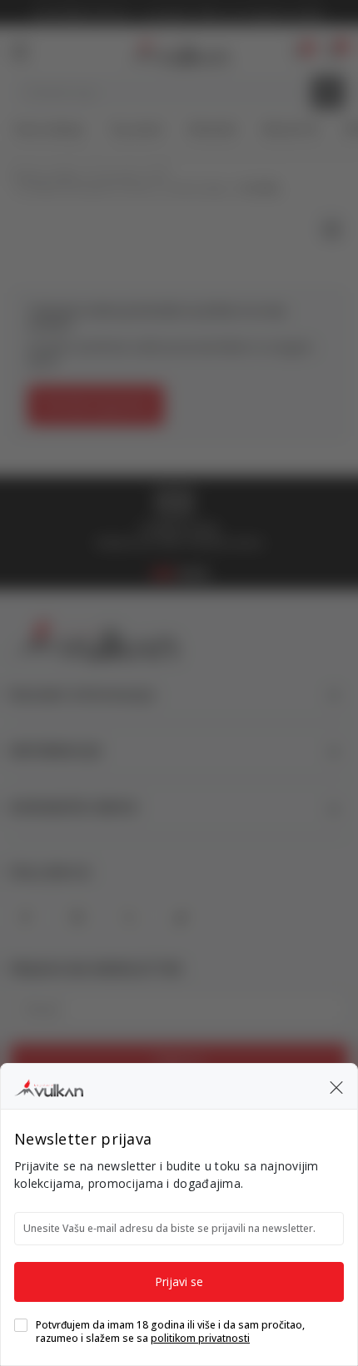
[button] (336, 1086)
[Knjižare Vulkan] (48, 1085)
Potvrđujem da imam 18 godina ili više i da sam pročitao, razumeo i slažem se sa (170, 1332)
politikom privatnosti (200, 1338)
